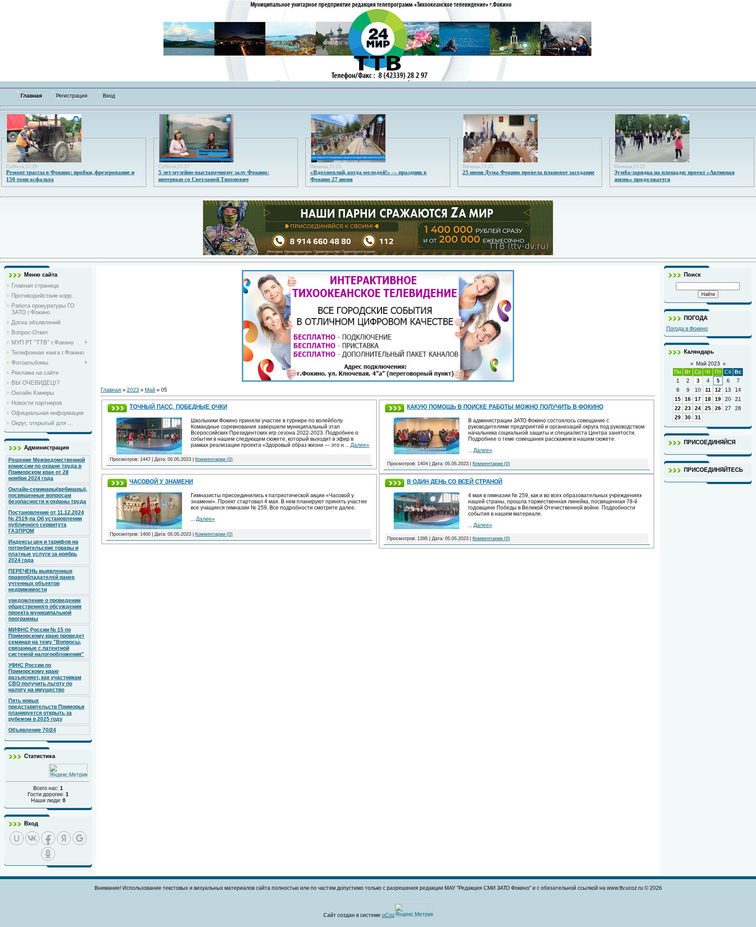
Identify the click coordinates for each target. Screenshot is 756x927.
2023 (133, 390)
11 (708, 390)
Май (150, 390)
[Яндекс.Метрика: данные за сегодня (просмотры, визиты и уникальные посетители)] (68, 770)
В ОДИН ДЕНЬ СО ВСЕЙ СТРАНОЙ (454, 481)
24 (698, 408)
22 (678, 408)
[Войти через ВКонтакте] (32, 838)
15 (678, 399)
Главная (111, 390)
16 (688, 399)
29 (678, 417)
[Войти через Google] (80, 838)
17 (698, 399)
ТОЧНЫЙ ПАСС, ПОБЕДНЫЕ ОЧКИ (178, 407)
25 (708, 408)
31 (698, 417)
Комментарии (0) (214, 459)
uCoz (388, 915)
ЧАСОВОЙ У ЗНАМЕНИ (161, 481)
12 (718, 390)
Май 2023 (708, 364)
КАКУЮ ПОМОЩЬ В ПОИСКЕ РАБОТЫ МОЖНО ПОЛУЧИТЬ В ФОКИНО (505, 407)
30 (688, 417)
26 (718, 408)
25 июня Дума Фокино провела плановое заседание (528, 172)
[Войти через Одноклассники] (48, 854)
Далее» (359, 445)
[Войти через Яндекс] (64, 838)
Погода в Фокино (687, 329)
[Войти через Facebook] (48, 838)
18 (708, 399)
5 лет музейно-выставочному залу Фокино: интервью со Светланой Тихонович (213, 176)
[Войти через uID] (17, 838)
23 (688, 408)
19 (718, 399)
